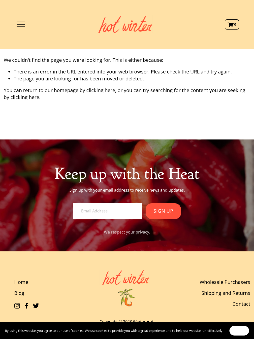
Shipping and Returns (225, 293)
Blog (19, 293)
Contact (241, 304)
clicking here (100, 90)
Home (21, 282)
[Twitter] (36, 306)
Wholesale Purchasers (225, 282)
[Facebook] (27, 306)
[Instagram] (17, 306)
